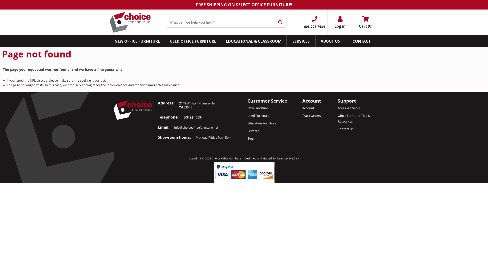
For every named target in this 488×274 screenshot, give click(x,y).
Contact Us (346, 129)
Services (253, 131)
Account (308, 108)
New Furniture (257, 108)
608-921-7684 (193, 117)
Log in (340, 26)
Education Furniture (261, 123)
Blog (250, 138)
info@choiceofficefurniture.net (196, 127)
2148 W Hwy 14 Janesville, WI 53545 (197, 105)
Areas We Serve (349, 108)
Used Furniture (258, 116)
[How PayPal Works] (244, 172)
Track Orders (311, 116)
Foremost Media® (287, 158)
